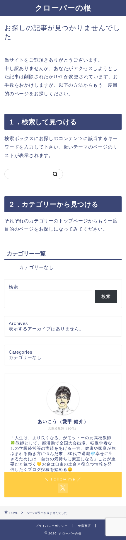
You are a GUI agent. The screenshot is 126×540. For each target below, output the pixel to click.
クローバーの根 (63, 7)
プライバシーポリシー (51, 525)
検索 (13, 286)
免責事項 (84, 525)
